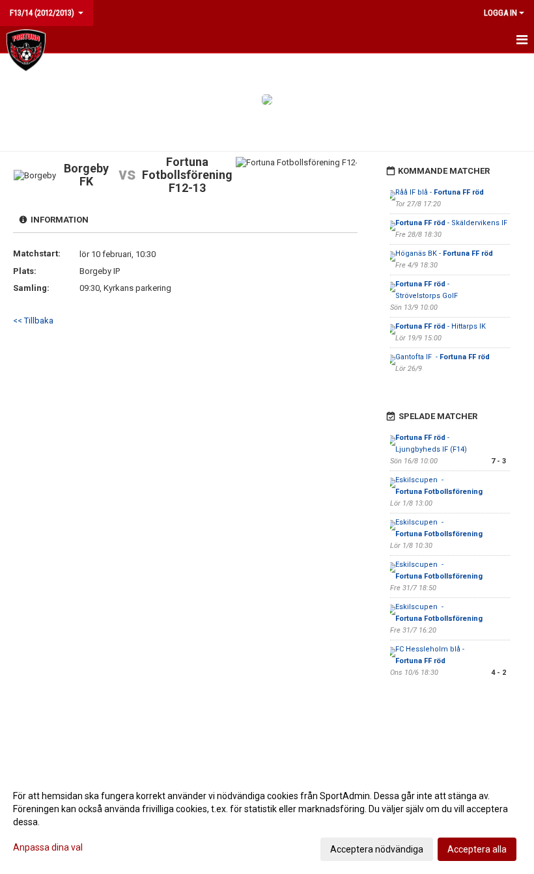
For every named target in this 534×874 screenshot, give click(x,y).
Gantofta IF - (442, 357)
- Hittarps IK (441, 326)
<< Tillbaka (33, 320)
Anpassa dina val (48, 847)
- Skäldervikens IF (452, 223)
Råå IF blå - (439, 192)
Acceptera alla (477, 849)
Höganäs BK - (444, 253)
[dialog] (267, 822)
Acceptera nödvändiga (376, 849)
